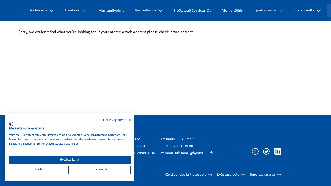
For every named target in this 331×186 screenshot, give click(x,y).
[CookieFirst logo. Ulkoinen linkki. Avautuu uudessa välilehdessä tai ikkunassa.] (11, 124)
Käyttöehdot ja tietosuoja (186, 175)
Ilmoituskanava (262, 175)
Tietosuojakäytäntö (117, 120)
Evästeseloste (228, 175)
